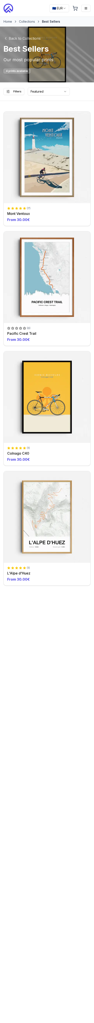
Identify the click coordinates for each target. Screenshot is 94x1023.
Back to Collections (25, 38)
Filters (17, 91)
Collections (27, 21)
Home (7, 21)
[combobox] (59, 8)
